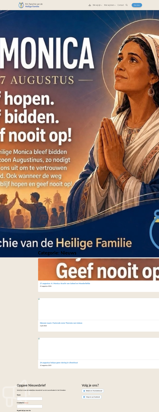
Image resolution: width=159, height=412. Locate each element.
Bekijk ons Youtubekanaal (94, 391)
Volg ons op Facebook (93, 397)
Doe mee (137, 5)
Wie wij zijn (97, 5)
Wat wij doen (109, 5)
